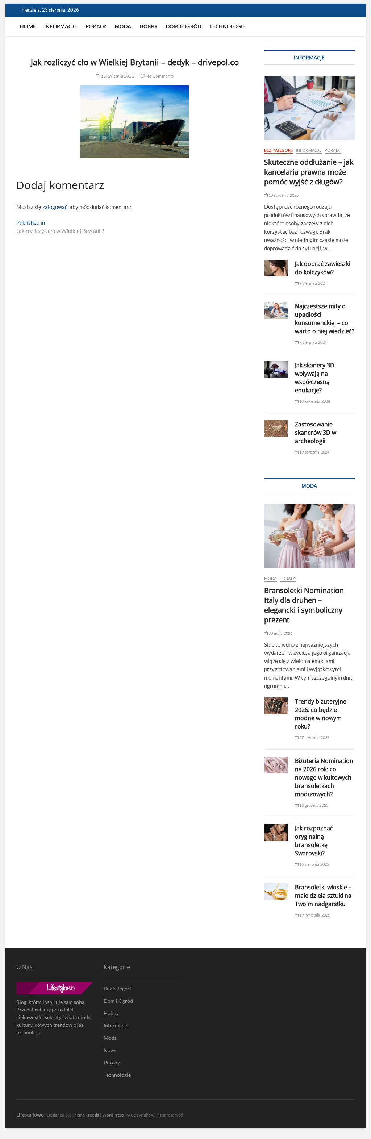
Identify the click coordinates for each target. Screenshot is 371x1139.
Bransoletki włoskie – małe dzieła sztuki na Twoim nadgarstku (323, 895)
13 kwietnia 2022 (117, 76)
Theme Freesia (85, 1115)
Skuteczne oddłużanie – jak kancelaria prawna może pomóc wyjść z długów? (309, 172)
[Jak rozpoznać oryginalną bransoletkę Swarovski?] (276, 832)
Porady (96, 26)
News (110, 1050)
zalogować (54, 207)
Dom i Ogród (183, 26)
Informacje (60, 26)
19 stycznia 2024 (314, 452)
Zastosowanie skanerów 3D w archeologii (315, 432)
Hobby (148, 26)
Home (28, 26)
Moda (123, 26)
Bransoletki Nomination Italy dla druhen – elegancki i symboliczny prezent (304, 605)
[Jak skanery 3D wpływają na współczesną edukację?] (276, 369)
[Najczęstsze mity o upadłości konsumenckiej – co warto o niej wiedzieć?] (276, 310)
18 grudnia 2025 (313, 805)
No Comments (159, 76)
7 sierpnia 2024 (313, 342)
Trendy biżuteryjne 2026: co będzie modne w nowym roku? (320, 713)
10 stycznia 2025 (283, 195)
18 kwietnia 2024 (314, 401)
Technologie (227, 26)
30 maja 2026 (280, 633)
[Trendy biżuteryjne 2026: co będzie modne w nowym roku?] (276, 705)
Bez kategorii (278, 150)
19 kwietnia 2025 (314, 915)
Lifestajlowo (30, 1114)
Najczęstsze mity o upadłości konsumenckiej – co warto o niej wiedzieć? (324, 318)
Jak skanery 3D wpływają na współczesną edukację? (314, 377)
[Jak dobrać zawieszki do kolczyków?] (276, 268)
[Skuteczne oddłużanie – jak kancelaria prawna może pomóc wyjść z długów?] (309, 108)
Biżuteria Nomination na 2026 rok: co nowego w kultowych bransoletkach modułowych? (324, 777)
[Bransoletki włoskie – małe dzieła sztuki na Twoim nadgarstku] (276, 891)
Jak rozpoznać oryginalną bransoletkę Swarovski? (314, 840)
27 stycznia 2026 (314, 737)
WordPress (113, 1115)
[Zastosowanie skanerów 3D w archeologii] (276, 428)
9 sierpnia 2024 (313, 283)
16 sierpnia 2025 (314, 864)
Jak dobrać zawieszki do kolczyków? (322, 268)
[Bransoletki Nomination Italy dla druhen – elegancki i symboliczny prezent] (309, 536)
